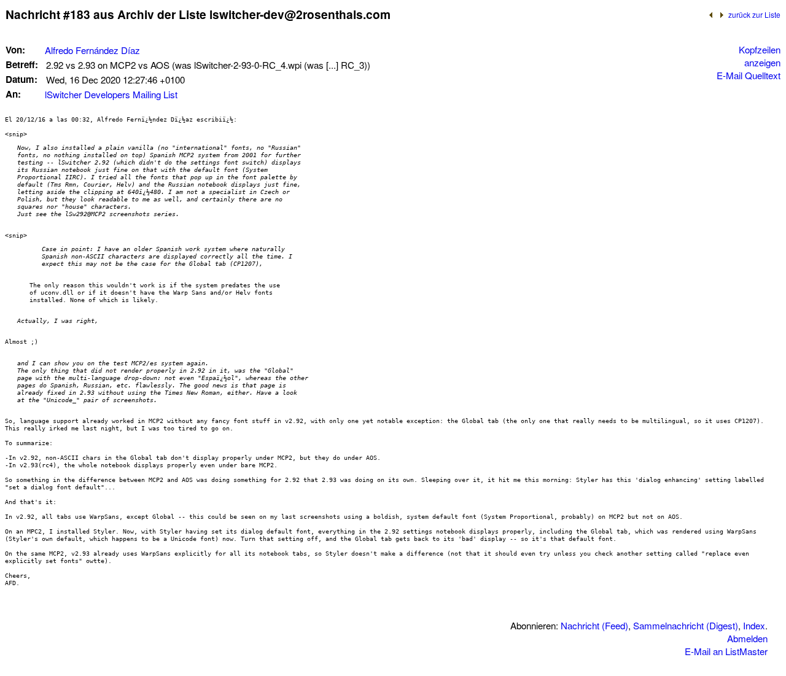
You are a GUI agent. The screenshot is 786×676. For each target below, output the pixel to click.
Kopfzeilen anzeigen (759, 56)
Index (754, 625)
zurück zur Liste (754, 14)
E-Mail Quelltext (748, 75)
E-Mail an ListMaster (726, 651)
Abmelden (747, 638)
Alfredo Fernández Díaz (92, 50)
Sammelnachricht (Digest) (685, 625)
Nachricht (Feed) (594, 625)
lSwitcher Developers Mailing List (111, 94)
